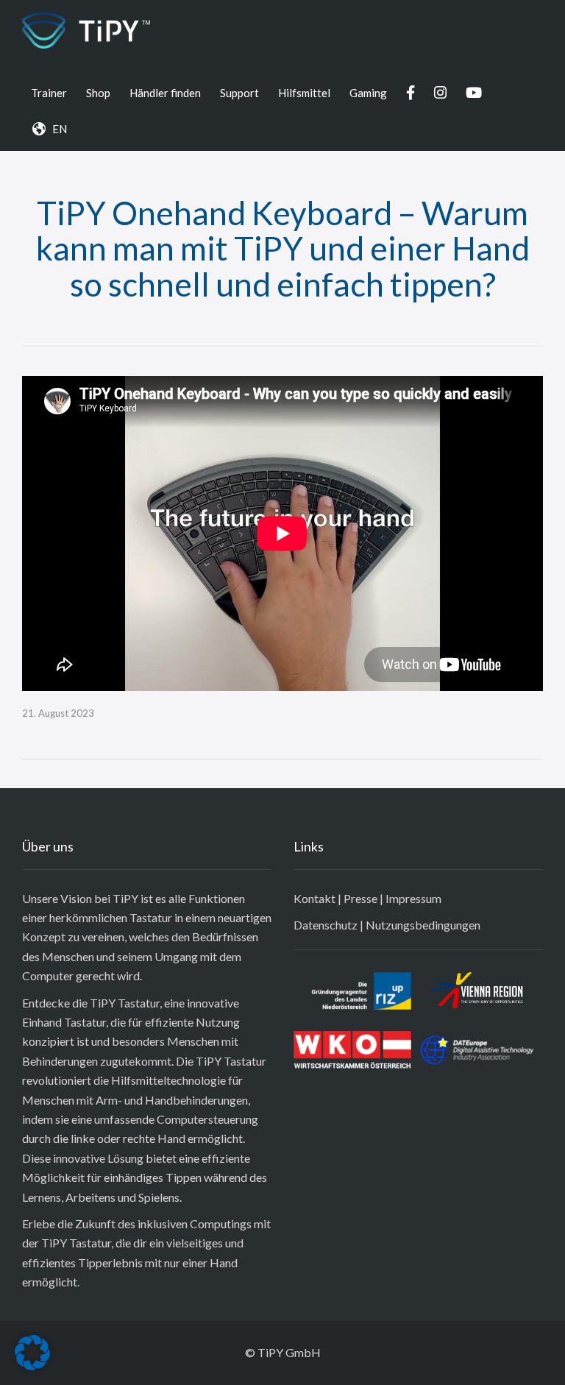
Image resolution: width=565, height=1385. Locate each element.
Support (239, 92)
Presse (360, 898)
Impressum (413, 898)
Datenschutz (326, 925)
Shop (98, 92)
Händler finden (165, 92)
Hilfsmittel (304, 92)
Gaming (368, 92)
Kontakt (314, 898)
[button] (32, 1352)
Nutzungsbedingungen (423, 925)
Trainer (49, 92)
